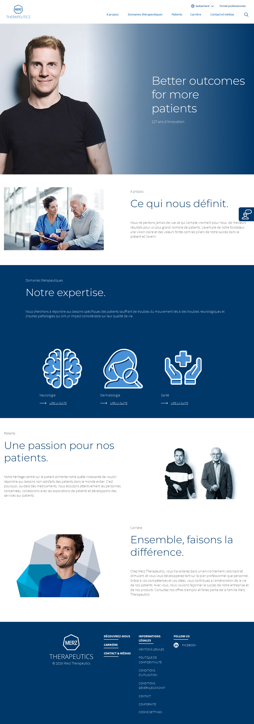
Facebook (189, 645)
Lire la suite (58, 403)
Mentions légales (151, 649)
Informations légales (150, 638)
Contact (145, 696)
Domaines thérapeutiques (145, 14)
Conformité (147, 704)
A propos (113, 14)
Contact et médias (222, 14)
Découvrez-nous (117, 636)
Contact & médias (117, 653)
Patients (177, 14)
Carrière (195, 14)
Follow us (182, 636)
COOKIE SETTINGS (150, 712)
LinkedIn (176, 645)
